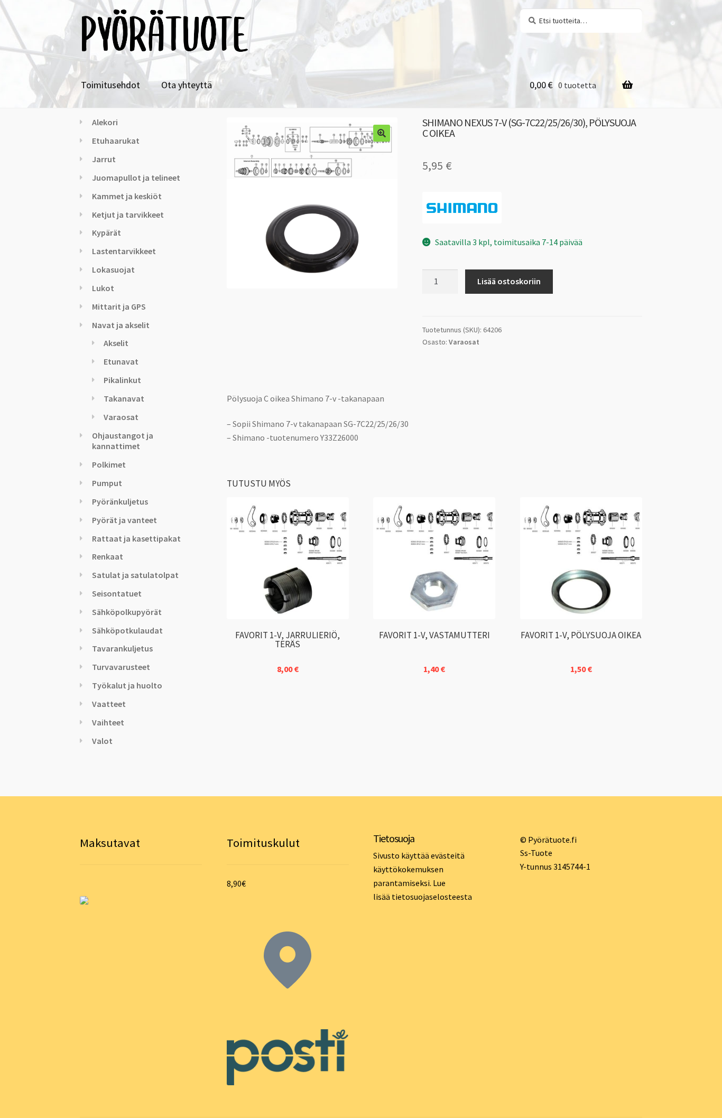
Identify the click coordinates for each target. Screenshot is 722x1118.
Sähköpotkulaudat (127, 630)
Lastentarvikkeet (124, 251)
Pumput (107, 483)
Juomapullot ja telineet (136, 177)
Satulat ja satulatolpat (135, 575)
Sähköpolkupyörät (127, 612)
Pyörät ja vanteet (124, 520)
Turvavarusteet (121, 667)
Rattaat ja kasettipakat (136, 538)
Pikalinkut (122, 380)
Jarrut (104, 159)
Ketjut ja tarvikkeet (128, 214)
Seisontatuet (117, 593)
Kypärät (106, 232)
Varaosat (464, 342)
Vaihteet (108, 722)
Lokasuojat (113, 269)
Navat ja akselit (121, 325)
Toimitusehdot (110, 85)
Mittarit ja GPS (119, 306)
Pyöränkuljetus (120, 501)
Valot (102, 740)
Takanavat (124, 398)
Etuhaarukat (116, 140)
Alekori (105, 122)
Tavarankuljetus (122, 648)
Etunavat (121, 361)
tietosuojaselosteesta (432, 896)
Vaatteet (109, 703)
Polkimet (109, 464)
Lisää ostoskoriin (509, 281)
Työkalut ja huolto (127, 685)
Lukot (103, 288)
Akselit (116, 343)
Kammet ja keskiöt (127, 196)
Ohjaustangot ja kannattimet (122, 441)
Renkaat (107, 556)
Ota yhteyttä (186, 85)
